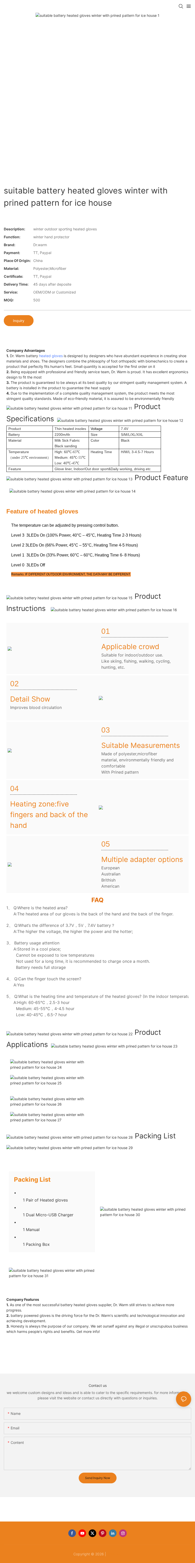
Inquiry (18, 320)
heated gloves (51, 356)
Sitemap (114, 1554)
